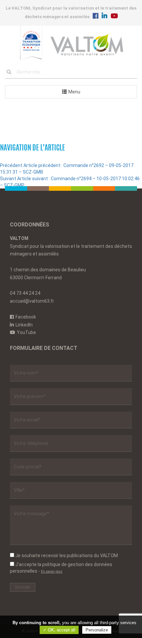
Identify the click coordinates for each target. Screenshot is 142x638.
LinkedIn (24, 324)
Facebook (26, 316)
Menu (74, 91)
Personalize (97, 629)
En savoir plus (51, 571)
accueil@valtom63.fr (32, 301)
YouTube (26, 332)
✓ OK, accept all (59, 629)
